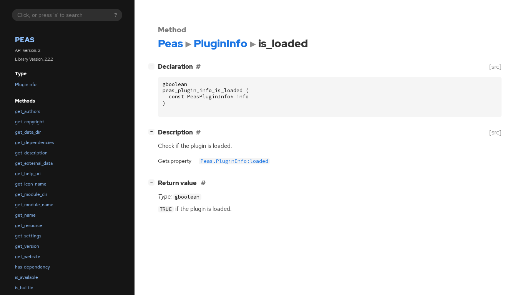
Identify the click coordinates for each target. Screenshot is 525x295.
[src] (495, 67)
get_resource (28, 225)
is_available (26, 277)
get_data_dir (28, 132)
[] (153, 66)
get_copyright (29, 122)
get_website (27, 257)
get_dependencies (34, 142)
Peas (25, 40)
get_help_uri (28, 174)
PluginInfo (26, 84)
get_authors (27, 111)
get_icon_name (31, 184)
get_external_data (34, 163)
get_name (25, 215)
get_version (27, 246)
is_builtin (24, 288)
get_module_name (34, 205)
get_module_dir (31, 194)
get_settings (28, 236)
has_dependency (32, 267)
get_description (31, 153)
